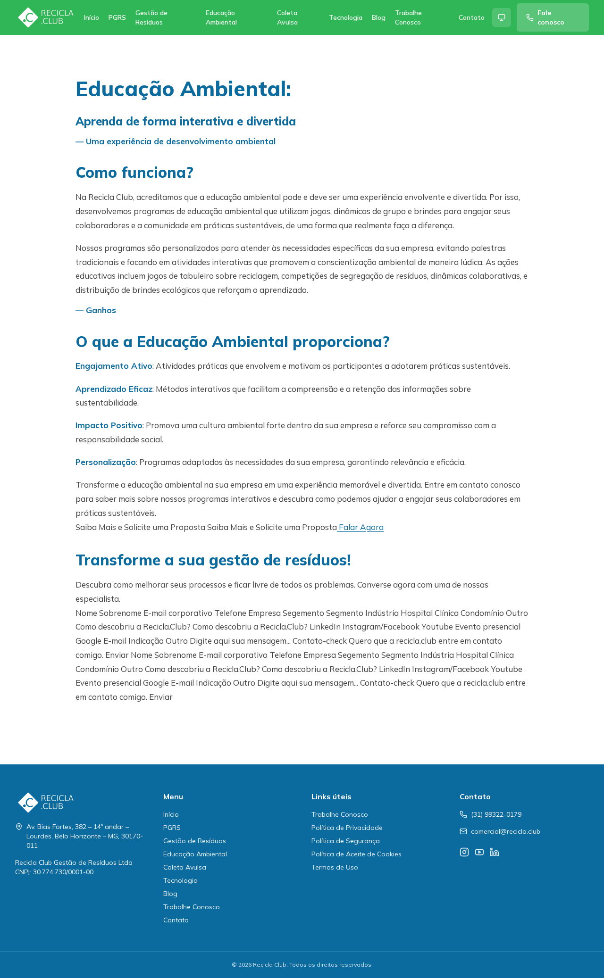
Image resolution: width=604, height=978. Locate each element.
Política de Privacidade (347, 827)
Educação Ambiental (221, 17)
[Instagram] (464, 852)
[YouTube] (479, 852)
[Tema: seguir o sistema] (501, 17)
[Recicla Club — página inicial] (45, 17)
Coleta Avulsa (287, 17)
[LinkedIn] (494, 852)
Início (91, 17)
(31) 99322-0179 (496, 814)
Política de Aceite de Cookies (356, 854)
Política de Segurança (345, 841)
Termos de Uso (334, 867)
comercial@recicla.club (505, 831)
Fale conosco (550, 17)
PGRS (117, 17)
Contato (472, 17)
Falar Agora (360, 527)
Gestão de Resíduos (151, 17)
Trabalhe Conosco (408, 17)
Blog (379, 17)
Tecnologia (345, 17)
